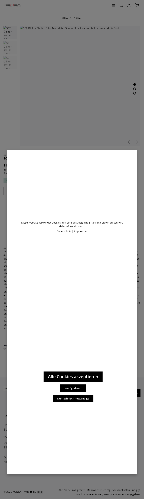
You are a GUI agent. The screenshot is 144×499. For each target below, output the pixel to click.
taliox (40, 491)
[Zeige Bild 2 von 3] (134, 88)
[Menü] (113, 5)
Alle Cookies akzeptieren (73, 376)
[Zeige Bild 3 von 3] (134, 93)
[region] (72, 86)
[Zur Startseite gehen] (12, 5)
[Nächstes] (136, 142)
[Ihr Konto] (128, 5)
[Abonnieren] (137, 393)
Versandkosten (121, 490)
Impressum (80, 231)
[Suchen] (121, 5)
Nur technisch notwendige (73, 398)
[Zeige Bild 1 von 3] (134, 84)
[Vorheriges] (129, 142)
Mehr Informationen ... (72, 226)
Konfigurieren (73, 388)
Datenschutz (64, 231)
